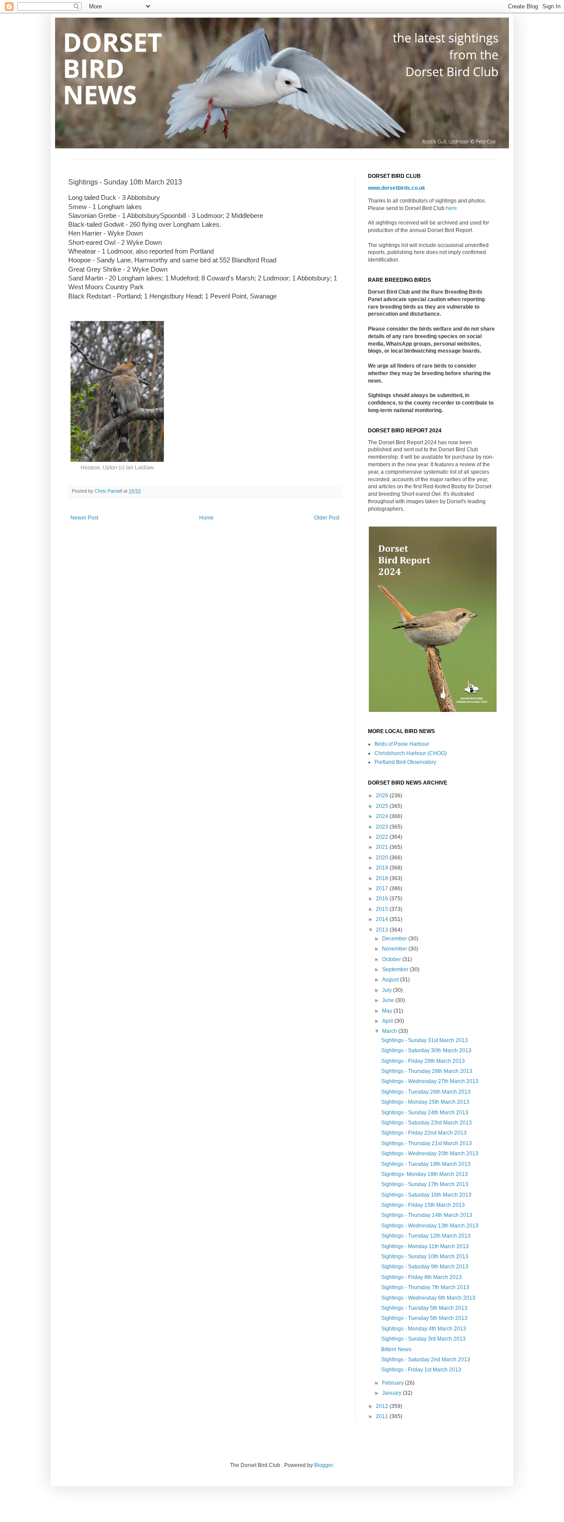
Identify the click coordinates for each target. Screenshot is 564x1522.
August (391, 980)
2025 (383, 806)
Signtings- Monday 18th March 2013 (424, 1174)
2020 (383, 858)
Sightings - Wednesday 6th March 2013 (428, 1298)
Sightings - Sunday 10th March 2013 (424, 1256)
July (387, 990)
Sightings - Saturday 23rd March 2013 (426, 1123)
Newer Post (84, 518)
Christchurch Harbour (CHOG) (411, 753)
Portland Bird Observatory (405, 762)
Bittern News (396, 1349)
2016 (383, 899)
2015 (383, 909)
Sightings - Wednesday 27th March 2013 (430, 1081)
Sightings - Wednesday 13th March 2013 (430, 1226)
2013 (383, 930)
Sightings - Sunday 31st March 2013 (424, 1040)
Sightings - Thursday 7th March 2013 (425, 1287)
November (395, 949)
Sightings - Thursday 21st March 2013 (426, 1143)
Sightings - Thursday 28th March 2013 (426, 1071)
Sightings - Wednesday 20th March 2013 (430, 1153)
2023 (383, 827)
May (387, 1011)
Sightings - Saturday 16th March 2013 (426, 1195)
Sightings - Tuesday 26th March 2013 (426, 1092)
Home (206, 518)
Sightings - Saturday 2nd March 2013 (425, 1359)
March (390, 1031)
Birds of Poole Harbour (402, 744)
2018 (383, 878)
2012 (383, 1406)
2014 (383, 919)
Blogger (323, 1465)
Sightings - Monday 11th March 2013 (425, 1246)
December (395, 939)
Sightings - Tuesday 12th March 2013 (426, 1236)
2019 (383, 868)
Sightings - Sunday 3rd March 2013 (423, 1339)
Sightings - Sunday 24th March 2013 (424, 1112)
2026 (383, 795)
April (388, 1021)
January (392, 1393)
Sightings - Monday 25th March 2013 (425, 1102)
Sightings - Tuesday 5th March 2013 (424, 1308)
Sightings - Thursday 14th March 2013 (426, 1215)
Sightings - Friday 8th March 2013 (421, 1277)
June (388, 1000)
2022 (383, 837)
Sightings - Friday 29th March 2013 (423, 1061)
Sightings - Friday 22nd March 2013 (424, 1133)
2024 (383, 816)
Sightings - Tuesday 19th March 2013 (426, 1164)
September (396, 969)
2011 (383, 1416)
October (392, 959)
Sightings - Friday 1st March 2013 (421, 1370)
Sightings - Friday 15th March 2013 (423, 1205)
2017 (383, 888)
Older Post (326, 518)
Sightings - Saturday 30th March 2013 (426, 1050)
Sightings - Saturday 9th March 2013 (424, 1267)
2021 (383, 847)
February (393, 1383)
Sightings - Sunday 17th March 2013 (424, 1184)
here (451, 208)
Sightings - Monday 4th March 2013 (423, 1329)
